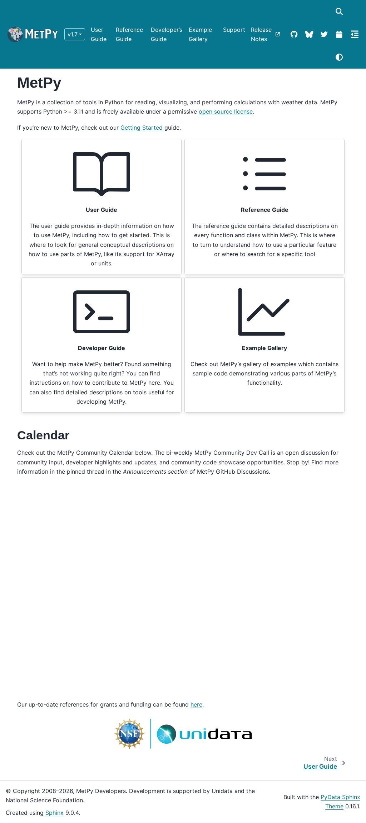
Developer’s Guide (166, 34)
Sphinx (54, 812)
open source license (226, 111)
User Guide (99, 34)
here (196, 704)
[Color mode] (339, 57)
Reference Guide (129, 34)
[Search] (339, 11)
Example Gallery (200, 34)
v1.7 (73, 34)
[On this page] (354, 34)
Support (234, 29)
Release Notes (261, 34)
